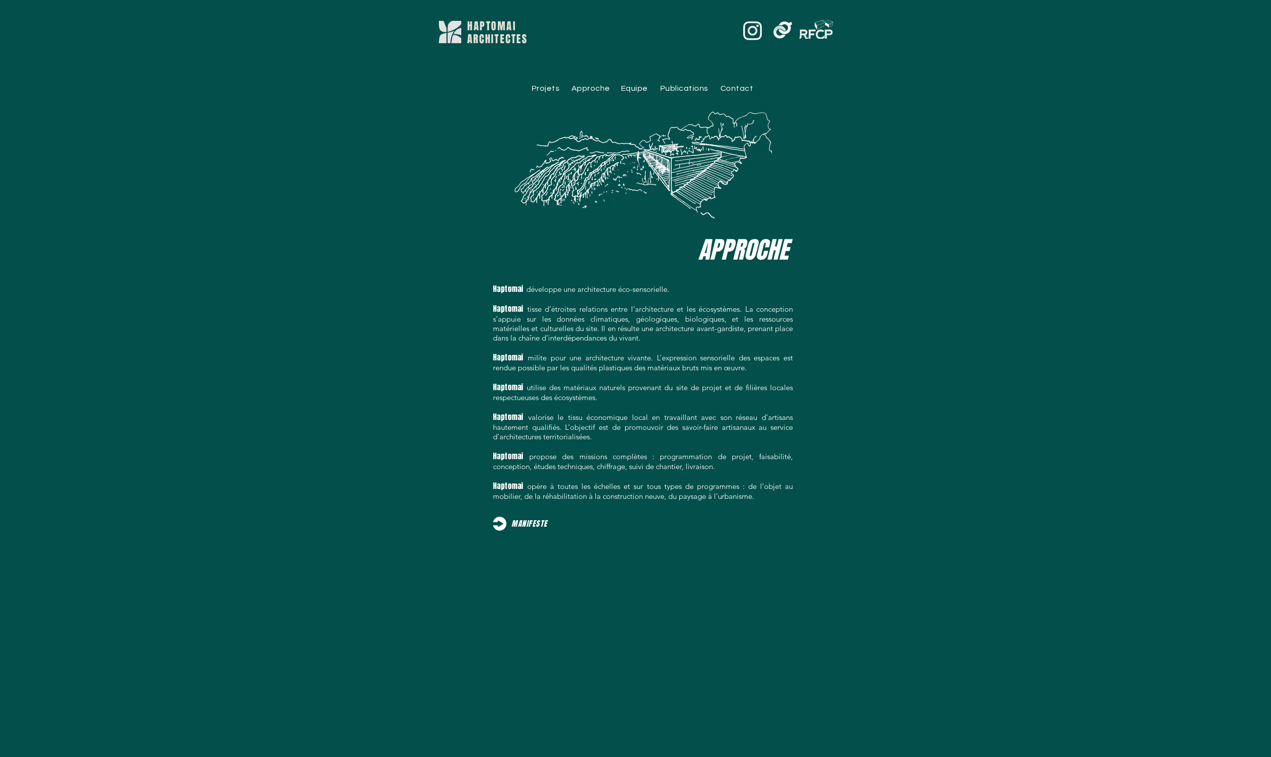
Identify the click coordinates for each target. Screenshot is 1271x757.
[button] (529, 524)
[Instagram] (752, 30)
